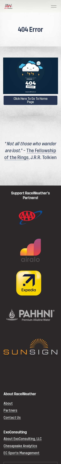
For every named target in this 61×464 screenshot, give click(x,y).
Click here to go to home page (31, 100)
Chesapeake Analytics (20, 446)
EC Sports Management (21, 453)
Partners (10, 410)
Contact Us (12, 417)
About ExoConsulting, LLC (23, 439)
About (8, 403)
